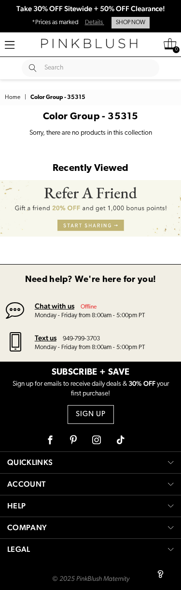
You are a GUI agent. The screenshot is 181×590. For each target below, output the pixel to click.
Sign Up (91, 414)
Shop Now (130, 23)
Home (12, 97)
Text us (45, 338)
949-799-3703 (81, 339)
